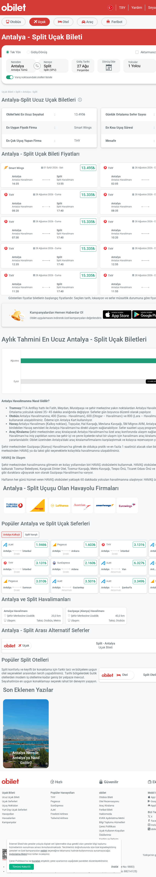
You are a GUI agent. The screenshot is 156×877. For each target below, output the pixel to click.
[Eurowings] (127, 505)
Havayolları (8, 813)
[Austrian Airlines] (82, 505)
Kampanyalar (9, 822)
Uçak (41, 22)
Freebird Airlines (59, 813)
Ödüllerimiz (105, 834)
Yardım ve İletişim (108, 839)
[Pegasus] (37, 505)
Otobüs (15, 22)
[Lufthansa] (59, 505)
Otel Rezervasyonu (109, 801)
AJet (53, 809)
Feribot (116, 22)
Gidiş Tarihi (82, 61)
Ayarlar (114, 866)
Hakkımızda (105, 813)
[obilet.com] (23, 10)
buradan (36, 861)
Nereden (16, 62)
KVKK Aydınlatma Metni (111, 818)
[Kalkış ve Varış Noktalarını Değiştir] (37, 65)
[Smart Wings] (104, 505)
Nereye (48, 62)
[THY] (14, 505)
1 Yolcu (134, 66)
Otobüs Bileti (106, 797)
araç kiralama (78, 440)
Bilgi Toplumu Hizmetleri (112, 822)
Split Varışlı (31, 534)
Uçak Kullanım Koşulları (111, 830)
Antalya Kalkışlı (11, 534)
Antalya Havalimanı (16, 611)
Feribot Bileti (105, 809)
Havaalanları (8, 818)
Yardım (136, 8)
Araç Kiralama (106, 805)
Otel (65, 22)
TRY (122, 8)
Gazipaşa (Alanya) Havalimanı (86, 611)
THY (53, 797)
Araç (89, 22)
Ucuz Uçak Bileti (10, 797)
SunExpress (57, 805)
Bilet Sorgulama (107, 843)
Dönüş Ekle (108, 61)
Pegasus (55, 801)
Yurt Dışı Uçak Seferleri (14, 809)
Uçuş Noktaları (10, 805)
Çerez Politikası (107, 826)
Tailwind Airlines (59, 818)
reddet (44, 850)
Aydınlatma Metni (18, 854)
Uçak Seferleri (9, 801)
